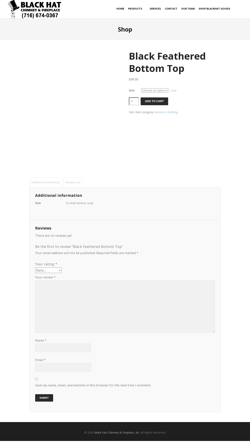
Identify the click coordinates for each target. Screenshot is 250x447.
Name (40, 340)
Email (40, 360)
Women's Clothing (166, 112)
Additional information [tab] (45, 182)
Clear (173, 90)
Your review (45, 277)
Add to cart (154, 101)
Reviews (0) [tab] (72, 182)
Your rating (46, 264)
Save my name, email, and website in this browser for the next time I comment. (93, 385)
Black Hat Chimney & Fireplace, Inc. (117, 432)
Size (132, 90)
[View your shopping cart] (241, 9)
